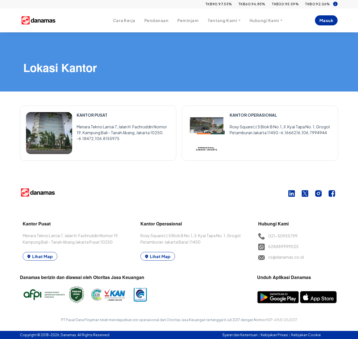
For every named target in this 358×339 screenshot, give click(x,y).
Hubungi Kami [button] (264, 20)
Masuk (326, 20)
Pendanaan (156, 20)
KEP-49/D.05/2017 (281, 320)
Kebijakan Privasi (275, 335)
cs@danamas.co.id (286, 256)
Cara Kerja (124, 20)
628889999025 (283, 246)
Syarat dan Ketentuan (240, 335)
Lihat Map (42, 256)
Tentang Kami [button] (222, 20)
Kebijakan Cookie (306, 335)
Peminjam (188, 20)
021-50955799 (283, 235)
